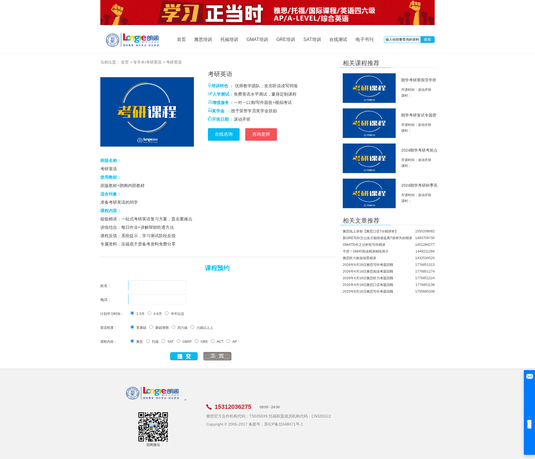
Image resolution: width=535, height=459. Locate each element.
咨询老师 (261, 134)
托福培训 (229, 39)
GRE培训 (285, 39)
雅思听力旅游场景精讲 (359, 258)
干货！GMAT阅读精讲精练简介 (366, 251)
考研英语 (174, 62)
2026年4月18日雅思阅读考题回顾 (368, 271)
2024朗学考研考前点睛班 (419, 152)
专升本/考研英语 (147, 62)
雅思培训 (203, 39)
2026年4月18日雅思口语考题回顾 (368, 285)
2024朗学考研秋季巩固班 (419, 187)
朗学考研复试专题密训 (418, 117)
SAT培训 (312, 39)
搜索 (427, 39)
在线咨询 (224, 134)
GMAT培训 (257, 39)
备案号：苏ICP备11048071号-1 (276, 424)
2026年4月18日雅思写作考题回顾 (368, 265)
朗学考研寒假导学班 (418, 80)
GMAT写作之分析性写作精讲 (364, 245)
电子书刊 (364, 39)
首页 (181, 39)
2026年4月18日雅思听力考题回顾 (368, 278)
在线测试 (338, 39)
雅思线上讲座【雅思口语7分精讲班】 (370, 231)
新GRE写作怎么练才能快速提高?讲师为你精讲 (377, 238)
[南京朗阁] (152, 400)
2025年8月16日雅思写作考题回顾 (368, 291)
